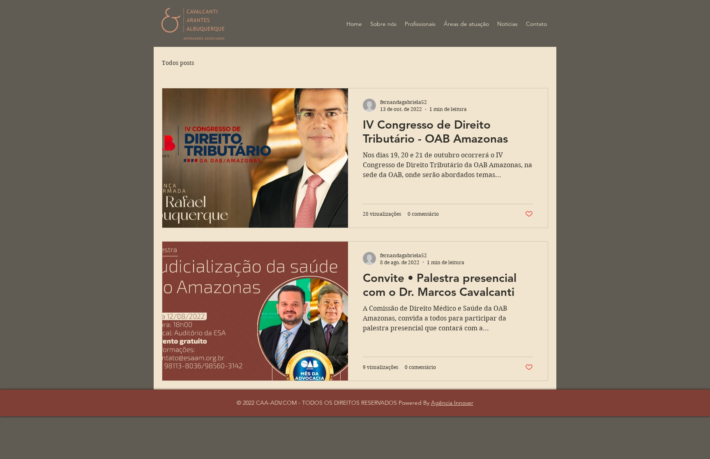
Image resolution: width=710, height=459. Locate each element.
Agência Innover (452, 402)
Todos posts (178, 63)
